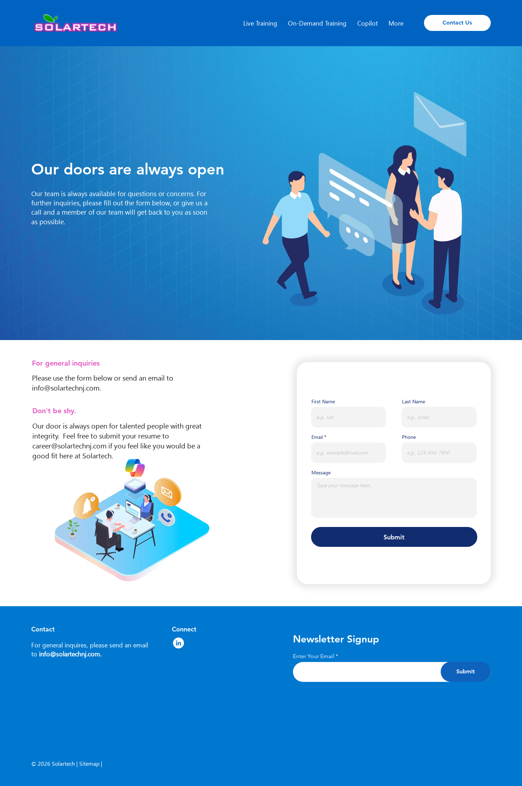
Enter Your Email (313, 656)
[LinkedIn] (178, 642)
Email (317, 437)
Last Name (413, 401)
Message (321, 472)
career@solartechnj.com (69, 445)
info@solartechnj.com (65, 387)
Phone (409, 437)
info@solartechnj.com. (70, 653)
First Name (323, 401)
